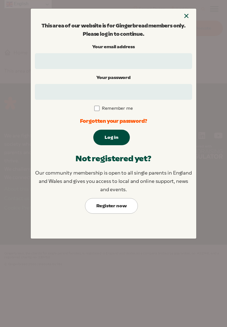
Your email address (113, 46)
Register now (111, 205)
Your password (113, 77)
